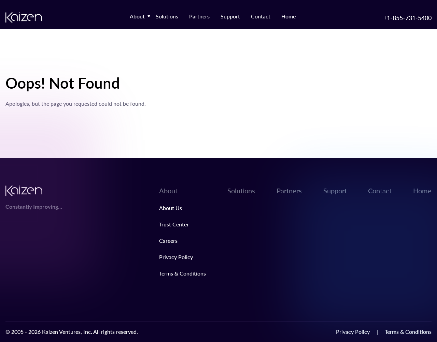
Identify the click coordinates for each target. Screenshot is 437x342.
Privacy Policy (176, 257)
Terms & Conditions (182, 273)
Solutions (167, 16)
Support (230, 16)
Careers (168, 240)
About (137, 16)
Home (288, 16)
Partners (199, 16)
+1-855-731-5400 (407, 17)
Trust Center (174, 224)
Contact (260, 16)
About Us (170, 207)
